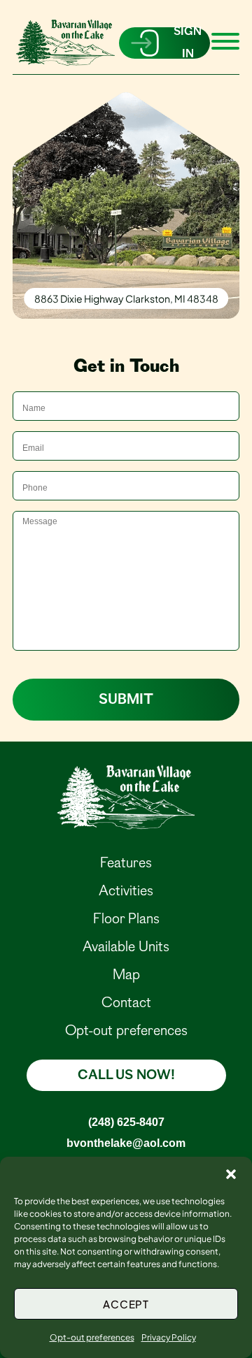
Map (126, 974)
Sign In (188, 43)
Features (126, 862)
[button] (231, 1174)
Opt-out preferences (92, 1337)
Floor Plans (126, 918)
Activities (126, 890)
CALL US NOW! (126, 1075)
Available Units (126, 946)
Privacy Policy (168, 1337)
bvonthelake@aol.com (126, 1142)
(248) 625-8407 (126, 1121)
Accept (126, 1303)
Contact (126, 1002)
